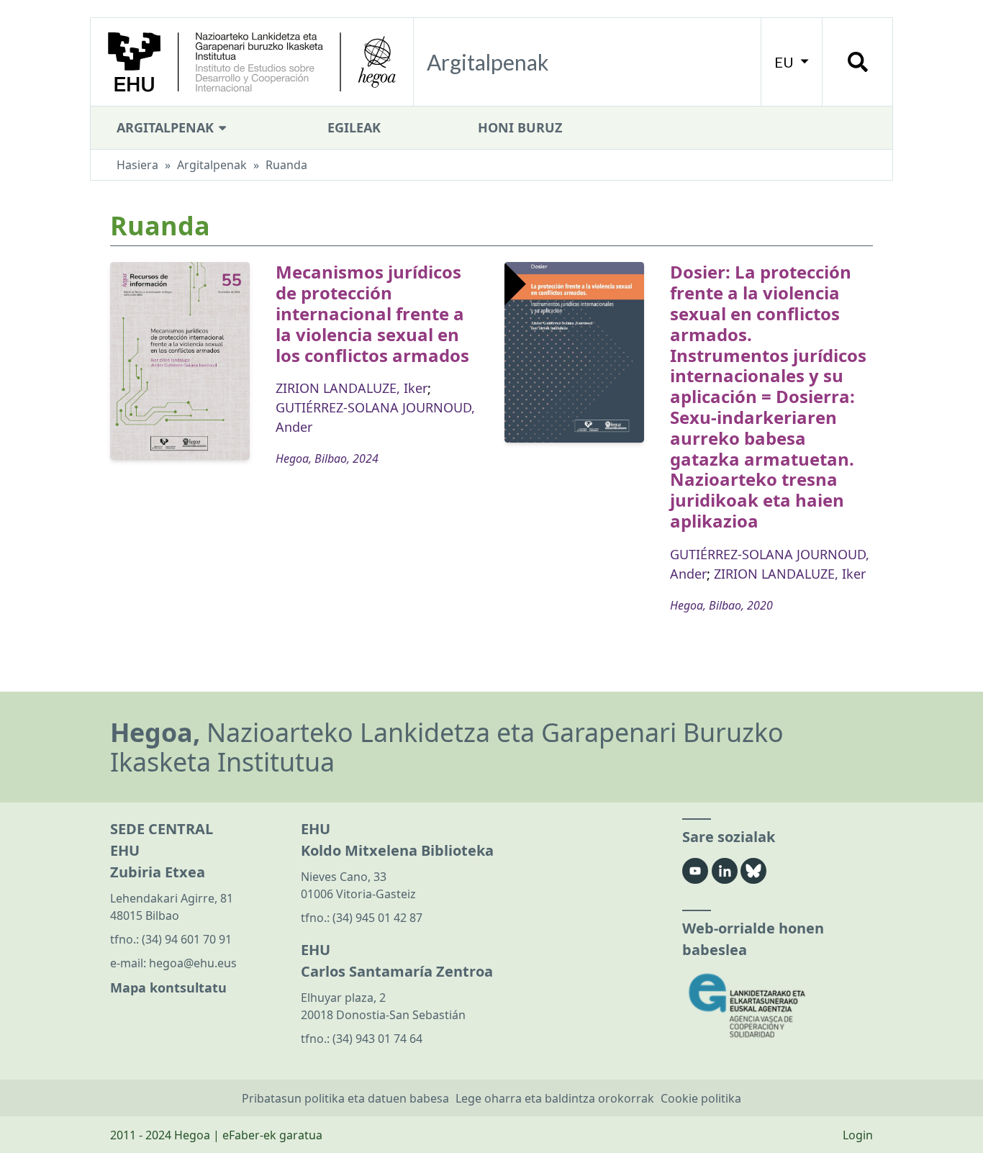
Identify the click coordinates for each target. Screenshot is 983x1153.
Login (858, 1135)
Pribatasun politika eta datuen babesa (345, 1098)
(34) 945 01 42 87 (377, 918)
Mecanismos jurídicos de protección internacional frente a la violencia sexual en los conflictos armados (372, 313)
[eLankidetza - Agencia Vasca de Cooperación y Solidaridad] (777, 1005)
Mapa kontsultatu (168, 987)
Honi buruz (520, 127)
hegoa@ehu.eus (193, 963)
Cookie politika (701, 1098)
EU (785, 62)
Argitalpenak (167, 127)
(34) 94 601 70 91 (187, 939)
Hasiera (137, 165)
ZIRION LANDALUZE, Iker (351, 388)
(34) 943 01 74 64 (377, 1038)
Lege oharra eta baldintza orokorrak (555, 1098)
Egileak (354, 127)
